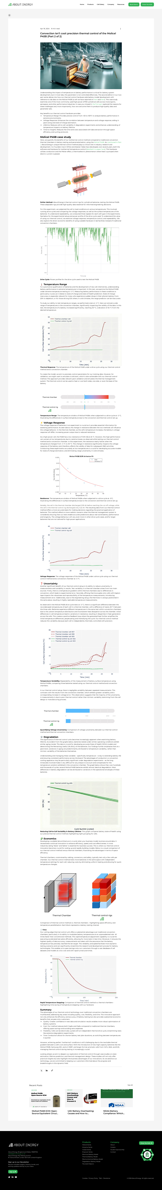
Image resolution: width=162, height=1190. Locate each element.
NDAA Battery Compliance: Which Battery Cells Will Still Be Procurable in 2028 (115, 1112)
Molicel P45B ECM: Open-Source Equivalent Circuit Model (45, 1112)
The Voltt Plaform (88, 1164)
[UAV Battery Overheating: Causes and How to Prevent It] (81, 1098)
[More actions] (120, 28)
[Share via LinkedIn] (47, 1070)
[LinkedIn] (12, 1177)
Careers (112, 1147)
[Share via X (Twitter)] (41, 1070)
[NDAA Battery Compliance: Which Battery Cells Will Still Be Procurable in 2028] (117, 1098)
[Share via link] (52, 1070)
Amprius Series (87, 1147)
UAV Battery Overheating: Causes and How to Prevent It (81, 1112)
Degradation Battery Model (91, 1161)
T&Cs (100, 1178)
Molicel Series (86, 1145)
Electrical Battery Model (90, 1154)
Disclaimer (106, 1178)
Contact (113, 1152)
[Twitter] (9, 1177)
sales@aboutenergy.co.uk (16, 1154)
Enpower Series (87, 1152)
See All (130, 1085)
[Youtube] (16, 1177)
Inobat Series (86, 1149)
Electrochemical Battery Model (92, 1159)
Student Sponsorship (117, 1149)
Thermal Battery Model (90, 1157)
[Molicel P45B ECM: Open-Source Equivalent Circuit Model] (45, 1098)
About (112, 1145)
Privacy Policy (93, 1178)
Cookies (85, 1178)
